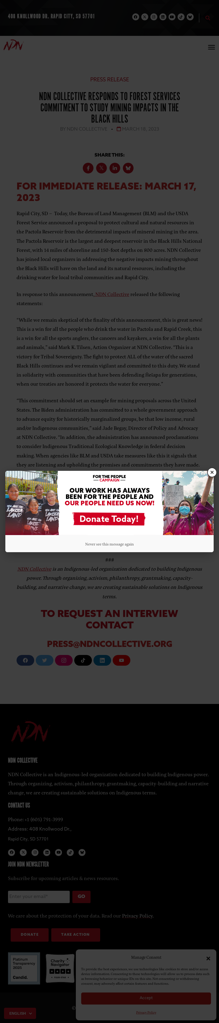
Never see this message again (109, 544)
